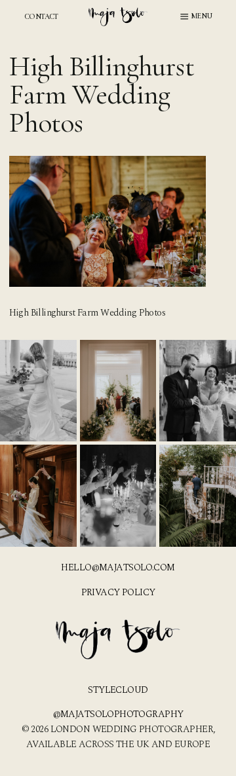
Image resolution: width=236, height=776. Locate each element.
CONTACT (41, 16)
